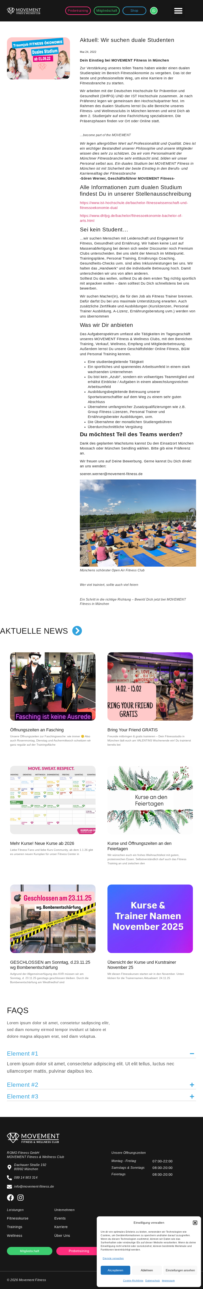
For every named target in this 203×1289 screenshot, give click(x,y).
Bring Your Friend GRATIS (132, 729)
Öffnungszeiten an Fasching (37, 729)
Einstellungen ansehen (180, 1270)
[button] (195, 1223)
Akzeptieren (115, 1270)
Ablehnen (147, 1270)
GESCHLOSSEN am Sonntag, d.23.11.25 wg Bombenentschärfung (50, 965)
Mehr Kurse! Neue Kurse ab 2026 (42, 843)
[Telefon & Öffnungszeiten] (154, 10)
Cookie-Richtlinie (133, 1280)
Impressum (168, 1280)
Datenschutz (152, 1280)
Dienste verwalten (113, 1258)
